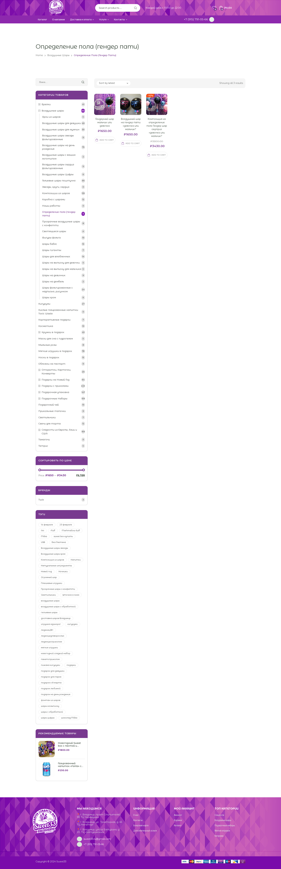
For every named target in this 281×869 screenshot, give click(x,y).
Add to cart (107, 140)
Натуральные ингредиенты (56, 565)
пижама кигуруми (50, 665)
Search (135, 8)
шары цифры (47, 718)
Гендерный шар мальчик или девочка (104, 122)
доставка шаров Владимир (56, 618)
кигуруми (72, 624)
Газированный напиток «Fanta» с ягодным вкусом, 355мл (69, 765)
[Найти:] (62, 82)
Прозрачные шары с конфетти (58, 589)
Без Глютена (59, 542)
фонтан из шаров (50, 700)
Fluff (53, 530)
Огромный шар (49, 577)
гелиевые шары (49, 612)
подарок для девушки (52, 671)
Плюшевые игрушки (51, 583)
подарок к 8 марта (51, 682)
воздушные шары (50, 600)
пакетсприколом (50, 659)
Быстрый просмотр (101, 108)
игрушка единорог (51, 624)
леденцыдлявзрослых (52, 636)
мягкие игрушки (49, 647)
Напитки (76, 560)
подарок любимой (50, 688)
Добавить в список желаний (108, 108)
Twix (41, 499)
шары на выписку (50, 706)
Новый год (46, 571)
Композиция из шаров (52, 560)
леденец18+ (47, 630)
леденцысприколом (51, 641)
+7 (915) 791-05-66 (196, 19)
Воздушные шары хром (53, 554)
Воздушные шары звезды (54, 548)
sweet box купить (63, 536)
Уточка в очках (70, 595)
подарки (71, 665)
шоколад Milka (69, 718)
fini (42, 530)
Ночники (63, 571)
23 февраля (66, 524)
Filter (80, 475)
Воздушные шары (58, 55)
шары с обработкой (52, 712)
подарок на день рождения (55, 694)
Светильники (48, 595)
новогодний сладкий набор (55, 653)
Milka (44, 536)
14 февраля (47, 524)
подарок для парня (51, 677)
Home (39, 55)
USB (43, 542)
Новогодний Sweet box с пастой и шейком (69, 744)
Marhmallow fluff (71, 530)
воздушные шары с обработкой (58, 606)
